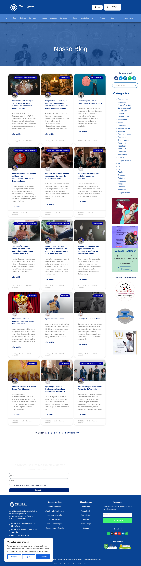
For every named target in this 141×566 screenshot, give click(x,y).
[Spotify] (126, 533)
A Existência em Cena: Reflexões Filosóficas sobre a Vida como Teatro (23, 321)
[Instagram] (112, 533)
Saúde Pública (123, 117)
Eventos (114, 18)
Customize (14, 557)
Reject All (28, 557)
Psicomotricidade (124, 134)
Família (120, 172)
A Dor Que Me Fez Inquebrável (89, 319)
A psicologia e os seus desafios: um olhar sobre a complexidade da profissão (55, 389)
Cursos (102, 18)
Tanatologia (122, 111)
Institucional (128, 18)
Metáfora (121, 163)
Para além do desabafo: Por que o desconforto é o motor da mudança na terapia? (57, 176)
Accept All (43, 557)
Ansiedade (122, 181)
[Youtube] (119, 533)
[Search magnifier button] (135, 85)
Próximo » (72, 433)
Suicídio (121, 114)
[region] (28, 550)
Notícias (22, 18)
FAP (119, 169)
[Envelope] (115, 533)
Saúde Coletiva (124, 128)
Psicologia (122, 149)
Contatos (63, 18)
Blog (14, 18)
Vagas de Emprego (49, 18)
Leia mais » (16, 134)
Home (7, 18)
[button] (112, 7)
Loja (75, 18)
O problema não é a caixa (54, 319)
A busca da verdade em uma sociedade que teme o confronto (88, 176)
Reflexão (121, 131)
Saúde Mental (123, 120)
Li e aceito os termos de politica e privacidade (28, 485)
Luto (119, 166)
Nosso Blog (70, 49)
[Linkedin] (123, 533)
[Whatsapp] (108, 533)
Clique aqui (125, 269)
